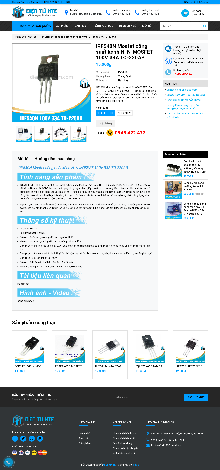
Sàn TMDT (81, 25)
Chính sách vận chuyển (125, 448)
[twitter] (23, 439)
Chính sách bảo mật (124, 438)
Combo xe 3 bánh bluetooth (182, 89)
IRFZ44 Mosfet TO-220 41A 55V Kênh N (120, 366)
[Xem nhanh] (29, 348)
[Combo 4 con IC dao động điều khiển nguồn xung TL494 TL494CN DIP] (173, 168)
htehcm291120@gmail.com (167, 445)
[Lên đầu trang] (214, 326)
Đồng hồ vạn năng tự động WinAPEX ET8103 (194, 186)
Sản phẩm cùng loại (33, 322)
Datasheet (23, 283)
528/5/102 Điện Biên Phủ (86, 14)
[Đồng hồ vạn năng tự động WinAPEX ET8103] (173, 189)
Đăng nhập (190, 2)
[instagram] (32, 439)
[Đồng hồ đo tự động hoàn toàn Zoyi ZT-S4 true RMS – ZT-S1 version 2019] (173, 210)
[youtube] (40, 439)
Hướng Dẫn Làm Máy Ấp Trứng (184, 100)
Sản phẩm (62, 25)
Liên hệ (146, 25)
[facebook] (15, 439)
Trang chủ (84, 433)
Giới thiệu (84, 438)
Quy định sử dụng (122, 443)
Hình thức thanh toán (124, 453)
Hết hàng (150, 372)
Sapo (136, 464)
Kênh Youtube (103, 25)
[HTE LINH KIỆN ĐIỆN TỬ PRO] (34, 12)
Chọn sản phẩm (70, 372)
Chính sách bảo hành (124, 433)
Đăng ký (203, 2)
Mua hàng (29, 372)
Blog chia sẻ (127, 25)
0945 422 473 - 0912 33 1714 (167, 439)
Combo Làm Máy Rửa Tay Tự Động (186, 95)
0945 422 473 (121, 14)
